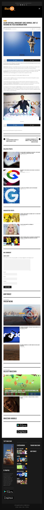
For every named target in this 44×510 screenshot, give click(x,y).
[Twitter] (22, 5)
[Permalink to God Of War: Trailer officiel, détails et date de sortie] (23, 467)
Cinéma (18, 456)
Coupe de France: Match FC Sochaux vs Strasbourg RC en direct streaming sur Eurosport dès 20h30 (30, 237)
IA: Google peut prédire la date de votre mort (28, 187)
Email (4, 276)
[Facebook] (17, 5)
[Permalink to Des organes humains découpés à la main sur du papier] (26, 452)
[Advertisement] (23, 13)
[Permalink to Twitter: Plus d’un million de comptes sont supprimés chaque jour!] (26, 475)
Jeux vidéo (19, 463)
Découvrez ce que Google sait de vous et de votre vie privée (30, 170)
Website (4, 281)
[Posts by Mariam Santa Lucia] (4, 29)
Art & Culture (20, 448)
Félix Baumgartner (11, 130)
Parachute (18, 130)
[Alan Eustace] (22, 44)
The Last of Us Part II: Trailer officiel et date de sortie (29, 397)
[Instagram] (21, 5)
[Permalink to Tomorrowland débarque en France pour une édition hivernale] (23, 452)
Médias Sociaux (20, 471)
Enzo (21, 154)
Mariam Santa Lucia (8, 28)
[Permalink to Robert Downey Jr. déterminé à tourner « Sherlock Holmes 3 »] (23, 460)
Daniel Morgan (22, 172)
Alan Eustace (6, 130)
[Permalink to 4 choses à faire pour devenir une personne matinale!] (19, 482)
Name (4, 272)
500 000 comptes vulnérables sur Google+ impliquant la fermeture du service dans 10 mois (30, 153)
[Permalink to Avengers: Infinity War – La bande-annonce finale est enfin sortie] (26, 460)
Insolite (5, 20)
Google (15, 130)
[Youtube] (24, 5)
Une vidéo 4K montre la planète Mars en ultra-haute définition (30, 345)
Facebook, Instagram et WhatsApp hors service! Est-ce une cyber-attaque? (30, 328)
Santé (18, 478)
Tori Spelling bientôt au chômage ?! (26, 224)
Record (21, 130)
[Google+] (19, 5)
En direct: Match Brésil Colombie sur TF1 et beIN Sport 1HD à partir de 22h (30, 214)
